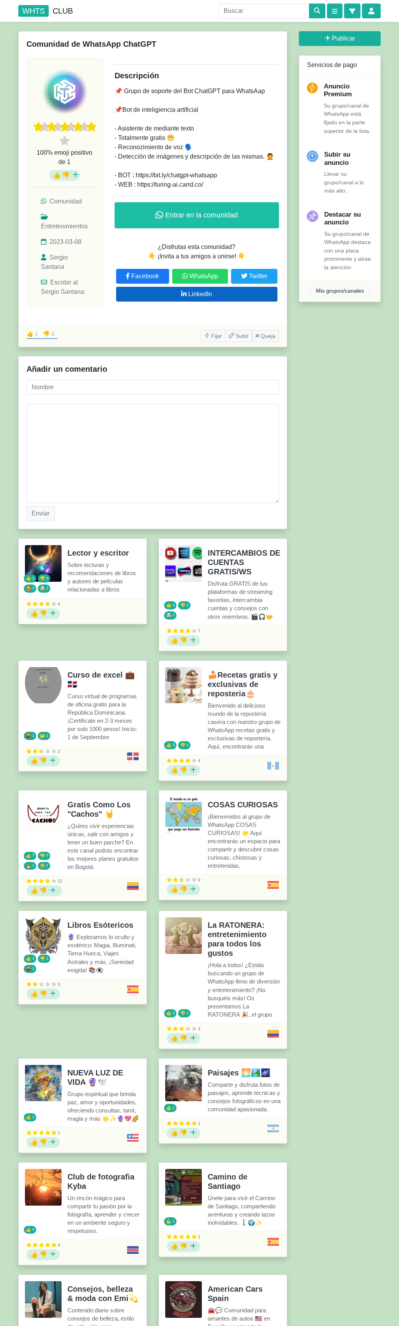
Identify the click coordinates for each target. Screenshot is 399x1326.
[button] (352, 11)
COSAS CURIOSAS (243, 804)
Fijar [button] (216, 336)
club (47, 11)
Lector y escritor (98, 553)
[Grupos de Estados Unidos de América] (133, 1138)
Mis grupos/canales (340, 291)
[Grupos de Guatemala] (273, 766)
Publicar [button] (343, 38)
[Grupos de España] (273, 885)
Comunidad (65, 201)
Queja (267, 336)
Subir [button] (241, 336)
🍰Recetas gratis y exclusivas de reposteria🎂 (242, 684)
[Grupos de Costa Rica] (133, 1250)
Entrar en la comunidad (200, 215)
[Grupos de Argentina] (273, 1128)
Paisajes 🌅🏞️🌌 (239, 1072)
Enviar (40, 513)
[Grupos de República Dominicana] (133, 756)
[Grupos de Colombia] (133, 886)
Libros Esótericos (100, 925)
